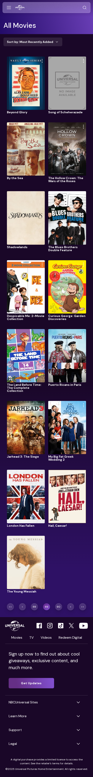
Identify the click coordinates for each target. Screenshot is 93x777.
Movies (16, 637)
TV (31, 637)
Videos (46, 637)
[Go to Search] (84, 7)
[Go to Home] (20, 7)
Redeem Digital (70, 637)
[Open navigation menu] (8, 7)
